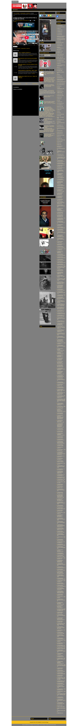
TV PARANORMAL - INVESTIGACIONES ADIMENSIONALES (60, 442)
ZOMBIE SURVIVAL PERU (61, 710)
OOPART (58, 109)
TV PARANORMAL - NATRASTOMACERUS (60, 534)
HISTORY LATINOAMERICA (60, 88)
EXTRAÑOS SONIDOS (60, 72)
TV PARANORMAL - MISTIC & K (60, 510)
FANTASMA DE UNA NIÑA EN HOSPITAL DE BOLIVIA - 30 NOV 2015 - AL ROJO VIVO (49, 85)
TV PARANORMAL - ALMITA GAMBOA (60, 177)
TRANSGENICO (59, 154)
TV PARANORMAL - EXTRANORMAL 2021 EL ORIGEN (61, 369)
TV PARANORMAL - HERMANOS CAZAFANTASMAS (60, 434)
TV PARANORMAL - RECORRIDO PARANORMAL (60, 603)
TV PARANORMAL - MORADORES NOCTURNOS (60, 516)
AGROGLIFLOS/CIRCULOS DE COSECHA (61, 36)
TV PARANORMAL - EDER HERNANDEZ (61, 295)
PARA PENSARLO (60, 119)
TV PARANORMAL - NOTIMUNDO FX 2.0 (60, 545)
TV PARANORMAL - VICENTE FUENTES (60, 673)
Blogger (47, 722)
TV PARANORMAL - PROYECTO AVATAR (60, 583)
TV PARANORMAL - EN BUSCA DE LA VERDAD (61, 333)
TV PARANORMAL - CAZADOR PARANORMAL (61, 232)
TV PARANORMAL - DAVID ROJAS (60, 270)
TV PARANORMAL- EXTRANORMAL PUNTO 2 (61, 700)
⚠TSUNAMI (59, 33)
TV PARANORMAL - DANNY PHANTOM (60, 264)
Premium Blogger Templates (44, 724)
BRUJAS (58, 49)
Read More (31, 55)
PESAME (58, 121)
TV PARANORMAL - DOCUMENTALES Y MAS (61, 292)
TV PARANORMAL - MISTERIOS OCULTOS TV (61, 502)
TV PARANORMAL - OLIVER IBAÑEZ (60, 553)
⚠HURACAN (59, 25)
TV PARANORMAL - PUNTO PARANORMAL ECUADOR (60, 588)
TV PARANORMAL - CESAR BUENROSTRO (60, 239)
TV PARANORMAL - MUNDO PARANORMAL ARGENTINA (61, 525)
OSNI (58, 111)
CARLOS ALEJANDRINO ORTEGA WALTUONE (22, 20)
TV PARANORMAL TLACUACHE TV (60, 697)
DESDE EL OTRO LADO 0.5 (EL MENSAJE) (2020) (49, 96)
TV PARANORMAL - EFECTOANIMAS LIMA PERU (60, 298)
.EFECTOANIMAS (16, 4)
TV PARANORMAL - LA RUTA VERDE (60, 469)
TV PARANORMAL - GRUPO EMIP (60, 413)
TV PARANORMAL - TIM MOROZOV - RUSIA (61, 648)
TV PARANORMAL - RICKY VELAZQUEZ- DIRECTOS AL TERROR (61, 610)
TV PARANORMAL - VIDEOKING (60, 676)
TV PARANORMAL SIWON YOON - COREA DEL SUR (61, 694)
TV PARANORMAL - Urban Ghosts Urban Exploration (61, 665)
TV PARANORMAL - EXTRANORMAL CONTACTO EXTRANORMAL (60, 372)
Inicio (26, 83)
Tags (45, 69)
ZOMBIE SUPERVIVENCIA (61, 708)
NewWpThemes (27, 724)
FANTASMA (59, 77)
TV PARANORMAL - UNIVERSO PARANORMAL (60, 662)
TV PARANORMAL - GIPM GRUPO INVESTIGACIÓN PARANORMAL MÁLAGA (61, 400)
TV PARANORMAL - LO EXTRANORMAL (60, 475)
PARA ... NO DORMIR (60, 117)
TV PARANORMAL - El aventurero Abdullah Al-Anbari (61, 301)
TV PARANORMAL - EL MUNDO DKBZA (60, 316)
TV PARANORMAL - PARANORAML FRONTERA (60, 561)
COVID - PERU (59, 57)
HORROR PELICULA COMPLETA (60, 92)
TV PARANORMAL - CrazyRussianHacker (60, 255)
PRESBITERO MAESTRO (61, 128)
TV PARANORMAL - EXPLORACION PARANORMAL (60, 362)
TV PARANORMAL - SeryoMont (60, 621)
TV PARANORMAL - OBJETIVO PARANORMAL (61, 547)
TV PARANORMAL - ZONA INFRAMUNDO (61, 689)
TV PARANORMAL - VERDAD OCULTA (60, 671)
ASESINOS (59, 44)
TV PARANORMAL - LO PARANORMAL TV (60, 477)
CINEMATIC (59, 51)
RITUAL (58, 136)
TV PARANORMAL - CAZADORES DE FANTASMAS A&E (60, 236)
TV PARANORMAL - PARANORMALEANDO (60, 567)
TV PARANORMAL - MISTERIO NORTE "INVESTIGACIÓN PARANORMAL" (60, 496)
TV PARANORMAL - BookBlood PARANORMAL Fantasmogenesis (60, 209)
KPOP (58, 100)
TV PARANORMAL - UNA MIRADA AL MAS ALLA (61, 659)
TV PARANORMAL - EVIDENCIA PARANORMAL (60, 352)
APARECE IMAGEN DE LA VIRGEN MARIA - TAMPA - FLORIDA (27, 70)
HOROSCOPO (59, 90)
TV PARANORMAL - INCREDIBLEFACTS (60, 439)
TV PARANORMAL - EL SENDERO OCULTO (60, 321)
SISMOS (58, 144)
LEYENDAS (59, 101)
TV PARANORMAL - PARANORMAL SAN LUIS (61, 564)
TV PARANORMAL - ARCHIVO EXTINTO (60, 185)
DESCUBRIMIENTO (60, 58)
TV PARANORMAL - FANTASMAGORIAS (60, 382)
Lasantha (38, 724)
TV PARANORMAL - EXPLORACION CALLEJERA (60, 359)
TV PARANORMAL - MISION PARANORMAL (61, 489)
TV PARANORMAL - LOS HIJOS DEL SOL (61, 480)
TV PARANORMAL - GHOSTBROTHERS (60, 387)
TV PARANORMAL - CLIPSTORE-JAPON (60, 247)
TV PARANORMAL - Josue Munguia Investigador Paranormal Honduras (61, 453)
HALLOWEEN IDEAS (60, 83)
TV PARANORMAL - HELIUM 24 (60, 431)
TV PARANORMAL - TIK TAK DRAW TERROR (61, 646)
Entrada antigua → (35, 83)
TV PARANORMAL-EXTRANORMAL (60, 703)
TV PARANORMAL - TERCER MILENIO (60, 633)
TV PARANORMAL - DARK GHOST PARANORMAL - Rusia (61, 267)
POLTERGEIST (59, 125)
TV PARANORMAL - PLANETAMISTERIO (60, 579)
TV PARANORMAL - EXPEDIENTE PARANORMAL (60, 356)
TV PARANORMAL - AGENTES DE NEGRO (60, 163)
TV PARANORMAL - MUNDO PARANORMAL (61, 522)
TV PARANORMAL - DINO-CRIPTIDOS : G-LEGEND (61, 279)
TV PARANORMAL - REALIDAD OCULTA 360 (61, 599)
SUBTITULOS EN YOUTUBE (59, 146)
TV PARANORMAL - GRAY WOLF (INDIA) (61, 407)
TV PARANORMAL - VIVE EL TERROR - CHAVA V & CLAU (61, 678)
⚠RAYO (58, 28)
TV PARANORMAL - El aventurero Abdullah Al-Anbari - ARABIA (61, 305)
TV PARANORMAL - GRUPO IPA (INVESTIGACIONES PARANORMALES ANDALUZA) (60, 417)
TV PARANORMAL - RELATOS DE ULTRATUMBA (60, 606)
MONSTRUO (59, 106)
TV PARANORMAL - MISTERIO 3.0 (60, 493)
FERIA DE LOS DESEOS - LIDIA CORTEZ (61, 79)
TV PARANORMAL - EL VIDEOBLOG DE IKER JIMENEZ (60, 330)
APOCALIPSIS (59, 42)
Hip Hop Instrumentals (52, 724)
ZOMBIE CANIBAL (60, 706)
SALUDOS (58, 138)
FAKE (58, 74)
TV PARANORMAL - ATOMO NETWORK (60, 187)
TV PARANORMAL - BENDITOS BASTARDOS (61, 205)
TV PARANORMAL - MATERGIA (25, 13)
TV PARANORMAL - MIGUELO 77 (60, 487)
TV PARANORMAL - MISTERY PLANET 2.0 (60, 508)
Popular (41, 69)
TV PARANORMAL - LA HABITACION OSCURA (60, 466)
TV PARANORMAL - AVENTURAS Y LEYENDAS (60, 197)
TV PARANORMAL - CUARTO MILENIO (60, 260)
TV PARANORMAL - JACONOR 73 (60, 445)
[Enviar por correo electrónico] (13, 46)
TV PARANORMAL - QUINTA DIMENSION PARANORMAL (60, 592)
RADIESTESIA (59, 132)
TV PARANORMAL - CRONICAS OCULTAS (60, 257)
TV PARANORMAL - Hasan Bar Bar (60, 429)
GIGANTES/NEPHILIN (60, 81)
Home (14, 13)
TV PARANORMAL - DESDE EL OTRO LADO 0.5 (61, 276)
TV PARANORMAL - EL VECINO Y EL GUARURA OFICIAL (61, 327)
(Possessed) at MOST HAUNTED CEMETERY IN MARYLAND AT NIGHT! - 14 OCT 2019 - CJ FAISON (49, 102)
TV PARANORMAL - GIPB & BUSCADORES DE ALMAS (61, 396)
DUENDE (58, 63)
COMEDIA (58, 52)
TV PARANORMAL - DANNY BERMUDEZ (60, 262)
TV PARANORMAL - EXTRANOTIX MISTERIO (61, 379)
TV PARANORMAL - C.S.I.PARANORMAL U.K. (61, 222)
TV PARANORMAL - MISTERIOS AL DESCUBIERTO (60, 499)
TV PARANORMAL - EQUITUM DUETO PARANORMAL (60, 340)
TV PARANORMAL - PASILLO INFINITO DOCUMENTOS (60, 572)
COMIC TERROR (59, 54)
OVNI (58, 115)
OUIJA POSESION (60, 114)
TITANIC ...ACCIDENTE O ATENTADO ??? (24, 52)
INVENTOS (59, 97)
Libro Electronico (60, 103)
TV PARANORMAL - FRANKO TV (60, 385)
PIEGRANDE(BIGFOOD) (61, 122)
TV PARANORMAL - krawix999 (60, 459)
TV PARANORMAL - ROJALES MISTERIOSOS (61, 615)
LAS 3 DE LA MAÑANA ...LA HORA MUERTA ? (46, 90)
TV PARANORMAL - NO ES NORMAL (61, 542)
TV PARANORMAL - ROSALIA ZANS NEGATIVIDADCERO (60, 618)
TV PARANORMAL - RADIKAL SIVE (60, 595)
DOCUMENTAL (59, 60)
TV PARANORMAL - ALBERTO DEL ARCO (60, 170)
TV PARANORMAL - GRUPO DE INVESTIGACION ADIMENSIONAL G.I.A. (60, 410)
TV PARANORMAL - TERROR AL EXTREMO (60, 635)
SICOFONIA (59, 141)
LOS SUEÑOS (59, 104)
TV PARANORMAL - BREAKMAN (60, 213)
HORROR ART (59, 94)
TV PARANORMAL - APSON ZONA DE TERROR (60, 182)
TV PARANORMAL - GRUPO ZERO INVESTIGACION (60, 421)
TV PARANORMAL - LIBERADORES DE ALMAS (60, 472)
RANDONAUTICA (60, 135)
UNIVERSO (59, 705)
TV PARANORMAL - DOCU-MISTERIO (60, 290)
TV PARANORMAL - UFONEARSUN (60, 656)
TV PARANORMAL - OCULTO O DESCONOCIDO (60, 550)
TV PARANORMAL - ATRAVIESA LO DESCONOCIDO (60, 190)
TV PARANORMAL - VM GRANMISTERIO (61, 681)
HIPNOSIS (58, 86)
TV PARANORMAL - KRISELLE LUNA (60, 461)
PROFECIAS (59, 130)
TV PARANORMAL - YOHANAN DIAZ (60, 684)
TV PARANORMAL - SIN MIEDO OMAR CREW (61, 624)
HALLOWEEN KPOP (60, 84)
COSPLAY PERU (59, 55)
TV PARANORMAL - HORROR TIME (60, 437)
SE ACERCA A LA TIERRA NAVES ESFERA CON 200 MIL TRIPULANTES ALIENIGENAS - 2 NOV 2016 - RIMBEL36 (49, 135)
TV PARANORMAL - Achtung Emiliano (60, 161)
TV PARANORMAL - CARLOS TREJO (60, 230)
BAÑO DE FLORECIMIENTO (60, 47)
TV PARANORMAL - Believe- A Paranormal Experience (60, 202)
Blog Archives (51, 69)
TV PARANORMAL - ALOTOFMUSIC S (60, 179)
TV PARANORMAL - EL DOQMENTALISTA (60, 313)
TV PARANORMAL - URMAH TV (60, 668)
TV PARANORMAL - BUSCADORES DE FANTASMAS (60, 215)
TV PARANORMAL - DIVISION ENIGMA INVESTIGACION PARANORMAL (60, 286)
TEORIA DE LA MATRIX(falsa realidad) (61, 151)
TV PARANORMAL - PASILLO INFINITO (60, 570)
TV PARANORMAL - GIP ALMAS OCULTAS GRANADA (61, 393)
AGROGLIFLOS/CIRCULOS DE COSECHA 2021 (61, 39)
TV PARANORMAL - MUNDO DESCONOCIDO (61, 519)
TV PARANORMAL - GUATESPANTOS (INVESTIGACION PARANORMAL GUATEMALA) (60, 425)
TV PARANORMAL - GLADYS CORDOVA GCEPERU (60, 404)
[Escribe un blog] (14, 46)
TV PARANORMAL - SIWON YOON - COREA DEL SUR (60, 627)
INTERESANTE (59, 95)
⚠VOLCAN (59, 34)
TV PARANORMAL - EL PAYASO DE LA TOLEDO (61, 318)
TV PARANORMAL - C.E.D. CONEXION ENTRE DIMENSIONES (61, 219)
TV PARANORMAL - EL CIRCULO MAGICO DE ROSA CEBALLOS (60, 308)
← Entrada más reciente (17, 83)
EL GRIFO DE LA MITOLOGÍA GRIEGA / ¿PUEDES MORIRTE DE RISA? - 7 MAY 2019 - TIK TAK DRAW (49, 73)
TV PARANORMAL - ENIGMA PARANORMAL (61, 337)
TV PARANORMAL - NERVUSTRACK (60, 540)
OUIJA (58, 112)
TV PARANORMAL (60, 155)
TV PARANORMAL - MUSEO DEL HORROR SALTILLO (60, 529)
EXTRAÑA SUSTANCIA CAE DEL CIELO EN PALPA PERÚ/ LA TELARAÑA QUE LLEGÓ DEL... (25, 18)
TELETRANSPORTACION (61, 148)
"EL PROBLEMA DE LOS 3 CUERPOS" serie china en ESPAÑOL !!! (48, 119)
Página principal (15, 1)
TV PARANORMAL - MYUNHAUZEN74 (60, 532)
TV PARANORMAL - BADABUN (60, 200)
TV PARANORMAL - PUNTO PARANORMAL (60, 586)
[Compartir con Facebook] (16, 46)
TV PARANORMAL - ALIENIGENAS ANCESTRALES (60, 174)
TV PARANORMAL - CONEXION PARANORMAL (60, 252)
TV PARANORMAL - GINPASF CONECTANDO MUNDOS (61, 390)
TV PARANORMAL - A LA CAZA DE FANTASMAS (61, 158)
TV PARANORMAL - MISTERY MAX (60, 506)
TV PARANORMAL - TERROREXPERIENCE (60, 638)
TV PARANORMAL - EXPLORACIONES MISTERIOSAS (60, 365)
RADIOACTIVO (59, 133)
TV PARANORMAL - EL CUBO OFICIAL (60, 311)
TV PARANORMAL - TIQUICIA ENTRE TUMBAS (61, 650)
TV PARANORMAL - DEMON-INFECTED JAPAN (60, 273)
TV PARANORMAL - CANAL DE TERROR (60, 227)
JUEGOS (58, 98)
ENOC (58, 67)
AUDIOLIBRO (59, 45)
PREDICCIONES (59, 126)
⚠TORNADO (59, 31)
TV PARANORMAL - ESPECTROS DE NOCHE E (61, 346)
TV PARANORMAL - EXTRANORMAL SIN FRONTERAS (60, 376)
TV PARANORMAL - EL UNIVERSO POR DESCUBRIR (60, 324)
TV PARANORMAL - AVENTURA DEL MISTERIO (60, 193)
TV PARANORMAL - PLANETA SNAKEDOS (60, 575)
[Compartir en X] (15, 46)
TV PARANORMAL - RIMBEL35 (60, 613)
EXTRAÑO (17, 13)
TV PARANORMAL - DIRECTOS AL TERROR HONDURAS (60, 283)
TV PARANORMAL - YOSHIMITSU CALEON (60, 686)
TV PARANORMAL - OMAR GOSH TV (60, 556)
